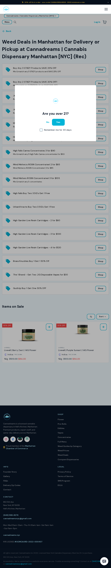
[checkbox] (55, 130)
